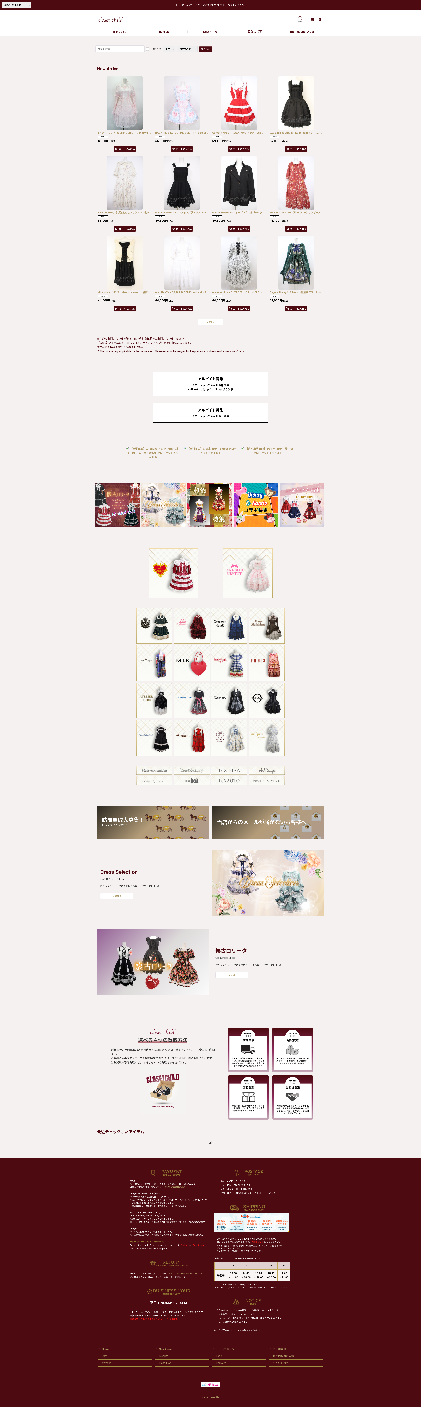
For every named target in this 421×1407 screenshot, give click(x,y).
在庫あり (155, 49)
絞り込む (205, 49)
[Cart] (312, 19)
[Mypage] (319, 19)
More (209, 321)
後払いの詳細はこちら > (176, 1187)
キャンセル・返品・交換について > (185, 1273)
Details (117, 895)
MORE (231, 974)
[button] (300, 19)
